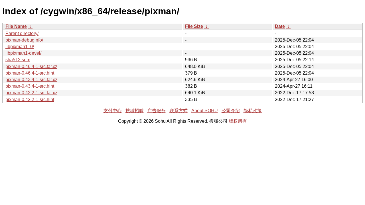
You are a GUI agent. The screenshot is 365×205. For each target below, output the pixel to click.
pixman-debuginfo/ (24, 40)
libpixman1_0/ (19, 46)
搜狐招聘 (134, 110)
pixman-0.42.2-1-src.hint (29, 99)
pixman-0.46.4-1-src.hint (29, 73)
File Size (194, 26)
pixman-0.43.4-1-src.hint (29, 86)
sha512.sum (17, 59)
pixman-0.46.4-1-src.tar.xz (31, 66)
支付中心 (113, 110)
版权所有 (238, 121)
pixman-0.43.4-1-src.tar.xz (31, 79)
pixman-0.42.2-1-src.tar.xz (31, 92)
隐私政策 (253, 110)
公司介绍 (231, 110)
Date (280, 26)
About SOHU (204, 110)
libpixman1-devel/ (23, 53)
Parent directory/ (21, 33)
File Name (16, 26)
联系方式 (178, 110)
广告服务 (156, 110)
